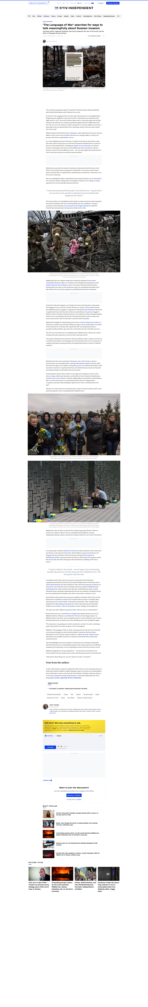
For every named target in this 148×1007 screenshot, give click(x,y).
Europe (60, 16)
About (58, 3)
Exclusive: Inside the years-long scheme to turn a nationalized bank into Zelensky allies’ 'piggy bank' (108, 887)
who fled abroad (89, 309)
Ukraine (78, 694)
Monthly (50, 735)
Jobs (67, 3)
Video (72, 16)
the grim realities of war (91, 634)
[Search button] (118, 16)
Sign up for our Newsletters (39, 3)
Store (80, 3)
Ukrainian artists (88, 694)
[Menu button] (29, 16)
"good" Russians (55, 584)
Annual (59, 735)
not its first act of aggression (71, 613)
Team (63, 3)
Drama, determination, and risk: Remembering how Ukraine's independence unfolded (85, 886)
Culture (78, 16)
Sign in (79, 799)
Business (46, 16)
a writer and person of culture (89, 322)
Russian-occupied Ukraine (84, 698)
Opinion (66, 16)
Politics (39, 16)
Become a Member (113, 3)
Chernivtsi (97, 178)
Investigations (87, 16)
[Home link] (74, 8)
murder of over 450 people (82, 145)
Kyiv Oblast (71, 698)
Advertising (73, 3)
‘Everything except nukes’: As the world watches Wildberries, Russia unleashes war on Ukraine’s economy (62, 887)
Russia (53, 16)
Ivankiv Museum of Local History (57, 285)
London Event (87, 3)
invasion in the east (52, 378)
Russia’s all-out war (70, 550)
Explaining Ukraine (109, 16)
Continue (50, 747)
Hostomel (74, 133)
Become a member (74, 795)
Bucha (66, 137)
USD (100, 735)
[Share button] (103, 35)
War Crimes (97, 16)
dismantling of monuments (64, 604)
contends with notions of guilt (79, 363)
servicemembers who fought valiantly (76, 206)
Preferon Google (95, 36)
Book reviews (48, 21)
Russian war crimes (52, 698)
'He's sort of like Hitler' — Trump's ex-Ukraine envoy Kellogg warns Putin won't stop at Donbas (39, 886)
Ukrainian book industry (54, 694)
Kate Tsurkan (53, 41)
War (34, 16)
